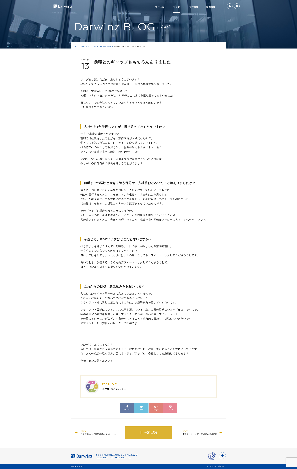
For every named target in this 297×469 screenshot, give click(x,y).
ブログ (176, 7)
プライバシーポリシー (216, 466)
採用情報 (210, 7)
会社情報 (193, 7)
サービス (159, 7)
